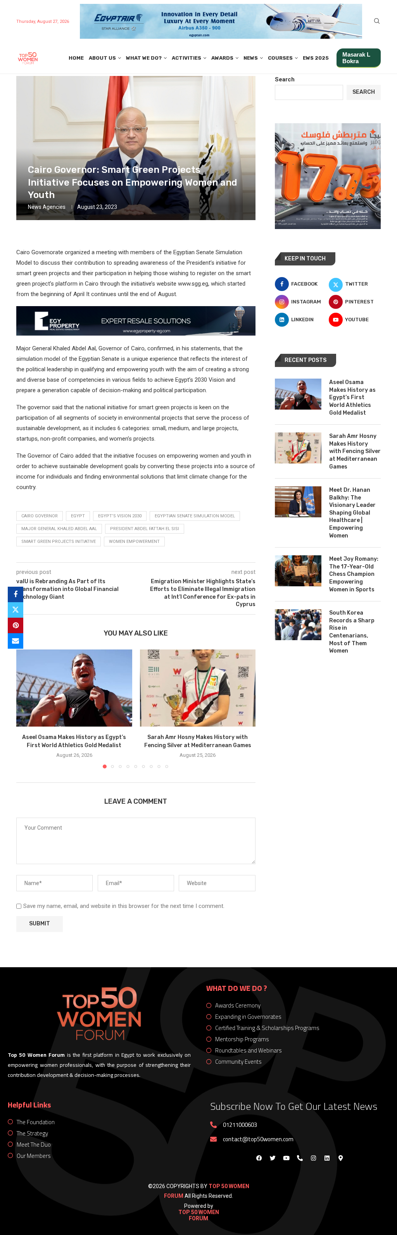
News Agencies (47, 207)
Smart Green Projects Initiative (58, 541)
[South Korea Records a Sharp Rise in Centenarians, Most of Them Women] (298, 624)
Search (285, 79)
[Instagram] (313, 1158)
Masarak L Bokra (356, 57)
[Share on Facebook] (15, 594)
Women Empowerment (134, 541)
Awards (222, 58)
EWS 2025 (316, 58)
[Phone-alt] (300, 1158)
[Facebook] (259, 1158)
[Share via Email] (15, 641)
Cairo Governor (39, 515)
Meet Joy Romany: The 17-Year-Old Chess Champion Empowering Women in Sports (353, 574)
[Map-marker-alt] (340, 1158)
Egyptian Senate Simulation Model (195, 515)
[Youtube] (286, 1158)
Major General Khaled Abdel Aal (59, 528)
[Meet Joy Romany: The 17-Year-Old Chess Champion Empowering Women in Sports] (298, 570)
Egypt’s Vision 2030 (120, 515)
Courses (280, 58)
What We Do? (144, 58)
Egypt (78, 515)
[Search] (377, 21)
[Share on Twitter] (15, 610)
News (250, 58)
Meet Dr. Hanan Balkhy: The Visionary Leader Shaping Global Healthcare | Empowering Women (352, 513)
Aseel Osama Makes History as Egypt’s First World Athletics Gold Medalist (352, 397)
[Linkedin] (327, 1158)
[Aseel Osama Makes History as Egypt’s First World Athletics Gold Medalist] (74, 688)
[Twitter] (272, 1158)
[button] (26, 708)
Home (76, 58)
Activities (186, 58)
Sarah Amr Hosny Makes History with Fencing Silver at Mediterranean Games (355, 451)
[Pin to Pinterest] (15, 625)
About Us (102, 58)
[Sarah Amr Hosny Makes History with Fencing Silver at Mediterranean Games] (198, 688)
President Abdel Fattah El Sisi (144, 528)
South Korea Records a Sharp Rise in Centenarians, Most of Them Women (352, 632)
